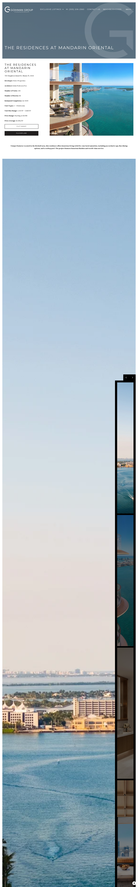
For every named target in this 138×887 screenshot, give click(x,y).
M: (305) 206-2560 (75, 9)
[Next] (132, 377)
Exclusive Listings (50, 9)
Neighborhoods (112, 9)
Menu (129, 9)
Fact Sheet (21, 126)
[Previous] (126, 377)
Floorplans (21, 133)
